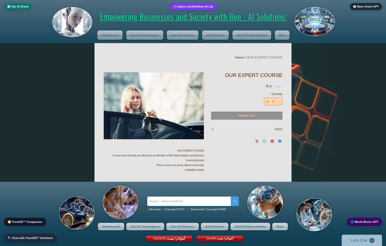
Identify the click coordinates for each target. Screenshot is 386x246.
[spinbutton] (273, 101)
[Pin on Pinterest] (272, 141)
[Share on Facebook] (279, 141)
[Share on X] (257, 141)
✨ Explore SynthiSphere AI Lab (193, 6)
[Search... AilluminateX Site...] (235, 201)
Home (239, 57)
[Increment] (267, 101)
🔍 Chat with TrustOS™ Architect (30, 238)
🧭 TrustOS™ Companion (25, 221)
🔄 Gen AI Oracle (18, 6)
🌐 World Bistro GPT (364, 221)
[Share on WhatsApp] (264, 141)
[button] (110, 35)
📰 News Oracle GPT (366, 6)
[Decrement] (279, 101)
